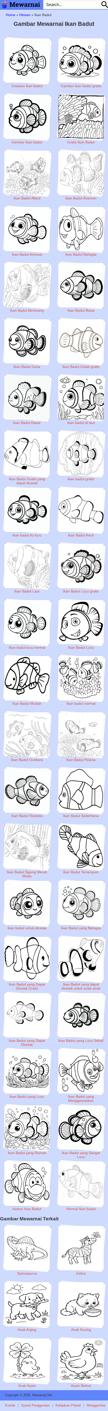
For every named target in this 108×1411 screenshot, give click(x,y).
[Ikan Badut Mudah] (27, 678)
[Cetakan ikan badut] (27, 60)
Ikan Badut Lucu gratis (81, 591)
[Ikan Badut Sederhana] (81, 790)
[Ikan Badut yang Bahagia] (81, 903)
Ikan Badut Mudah (26, 703)
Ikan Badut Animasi (27, 254)
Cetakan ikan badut (27, 86)
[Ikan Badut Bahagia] (81, 229)
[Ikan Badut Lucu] (81, 622)
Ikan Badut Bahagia (80, 254)
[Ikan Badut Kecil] (81, 510)
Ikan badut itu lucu (26, 535)
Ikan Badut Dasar (27, 423)
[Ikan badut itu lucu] (27, 510)
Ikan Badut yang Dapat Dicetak (27, 1043)
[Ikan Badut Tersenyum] (81, 847)
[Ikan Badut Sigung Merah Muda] (27, 847)
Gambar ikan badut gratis (81, 86)
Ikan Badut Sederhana (81, 816)
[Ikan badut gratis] (81, 453)
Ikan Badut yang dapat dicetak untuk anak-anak (81, 986)
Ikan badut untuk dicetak (27, 928)
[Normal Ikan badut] (81, 1183)
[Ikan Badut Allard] (27, 173)
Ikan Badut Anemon (80, 198)
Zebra (81, 1273)
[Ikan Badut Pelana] (81, 734)
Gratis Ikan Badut (81, 142)
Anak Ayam (27, 1386)
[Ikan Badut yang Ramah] (27, 1127)
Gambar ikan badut (27, 142)
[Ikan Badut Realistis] (27, 790)
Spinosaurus (27, 1273)
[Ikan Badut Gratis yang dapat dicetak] (27, 453)
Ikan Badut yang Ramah (27, 1153)
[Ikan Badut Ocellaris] (27, 734)
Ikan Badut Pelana (80, 760)
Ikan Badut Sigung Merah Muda (27, 874)
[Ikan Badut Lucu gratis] (81, 566)
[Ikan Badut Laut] (27, 566)
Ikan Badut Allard (27, 198)
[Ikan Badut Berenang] (27, 285)
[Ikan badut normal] (81, 678)
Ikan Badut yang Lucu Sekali (80, 1041)
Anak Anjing (27, 1330)
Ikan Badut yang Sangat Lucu (81, 1155)
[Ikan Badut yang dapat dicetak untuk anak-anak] (81, 959)
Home (10, 15)
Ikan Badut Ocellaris (27, 760)
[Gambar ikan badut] (27, 117)
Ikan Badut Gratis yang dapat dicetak (27, 481)
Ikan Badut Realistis (27, 816)
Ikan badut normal (81, 703)
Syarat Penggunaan (35, 1405)
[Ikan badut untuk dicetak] (27, 903)
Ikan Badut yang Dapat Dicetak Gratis (27, 986)
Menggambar (96, 1405)
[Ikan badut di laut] (81, 397)
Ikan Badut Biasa (81, 310)
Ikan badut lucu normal (27, 647)
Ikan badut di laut (81, 423)
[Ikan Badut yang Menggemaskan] (81, 1071)
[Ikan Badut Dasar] (27, 397)
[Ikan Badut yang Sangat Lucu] (81, 1127)
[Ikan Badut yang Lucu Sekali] (81, 1015)
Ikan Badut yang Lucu (27, 1097)
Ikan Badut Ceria (27, 367)
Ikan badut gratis (81, 479)
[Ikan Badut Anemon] (81, 173)
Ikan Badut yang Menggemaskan (81, 1099)
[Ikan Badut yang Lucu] (27, 1071)
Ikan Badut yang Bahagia (81, 928)
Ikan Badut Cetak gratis (80, 367)
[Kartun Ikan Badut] (27, 1183)
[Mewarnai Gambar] (20, 4)
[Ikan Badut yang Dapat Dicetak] (27, 1015)
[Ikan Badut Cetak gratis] (81, 341)
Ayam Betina (81, 1386)
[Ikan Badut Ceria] (27, 341)
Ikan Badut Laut (26, 591)
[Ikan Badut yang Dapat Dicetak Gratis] (27, 959)
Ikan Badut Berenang (27, 310)
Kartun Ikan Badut (27, 1209)
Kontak (10, 1405)
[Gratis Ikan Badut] (81, 117)
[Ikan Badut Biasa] (81, 285)
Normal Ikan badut (81, 1209)
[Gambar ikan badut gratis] (81, 60)
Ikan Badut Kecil (81, 535)
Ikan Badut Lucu (81, 647)
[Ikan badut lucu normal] (27, 622)
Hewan (24, 15)
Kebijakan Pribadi (68, 1405)
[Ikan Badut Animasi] (27, 229)
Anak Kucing (81, 1330)
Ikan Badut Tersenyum (81, 872)
